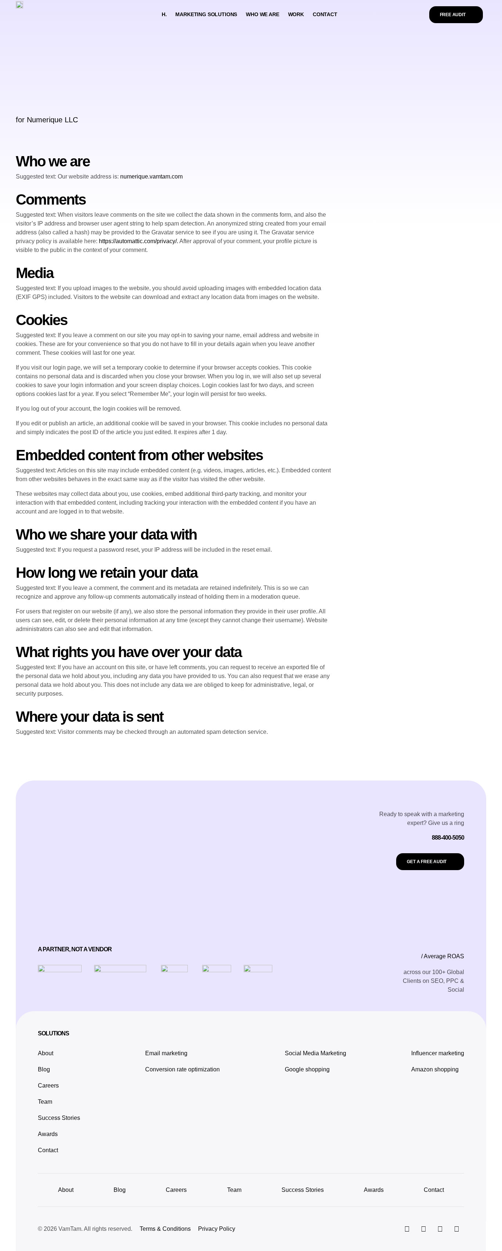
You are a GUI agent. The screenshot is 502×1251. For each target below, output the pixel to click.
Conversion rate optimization (182, 1069)
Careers (48, 1085)
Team (45, 1102)
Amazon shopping (435, 1069)
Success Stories (59, 1118)
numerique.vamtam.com (151, 176)
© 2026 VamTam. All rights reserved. (85, 1229)
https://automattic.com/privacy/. (139, 241)
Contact (325, 14)
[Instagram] (406, 1229)
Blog (44, 1069)
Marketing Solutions (206, 14)
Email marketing (166, 1053)
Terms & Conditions (165, 1229)
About (45, 1053)
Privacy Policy (216, 1229)
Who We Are (262, 14)
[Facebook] (440, 1229)
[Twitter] (423, 1229)
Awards (48, 1134)
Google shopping (307, 1069)
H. (164, 14)
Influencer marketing (437, 1053)
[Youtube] (456, 1229)
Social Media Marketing (315, 1053)
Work (296, 14)
